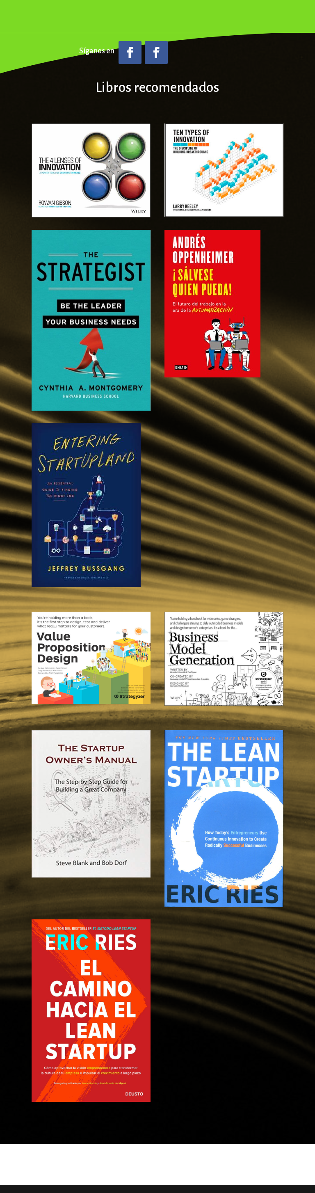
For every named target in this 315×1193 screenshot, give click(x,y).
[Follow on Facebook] (130, 52)
